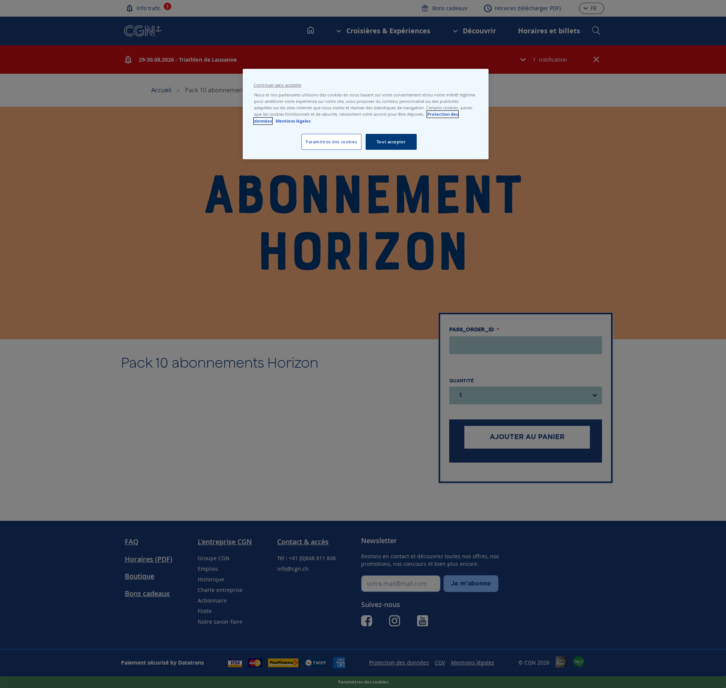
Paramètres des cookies (331, 141)
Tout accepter (391, 141)
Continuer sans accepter (277, 85)
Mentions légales (293, 121)
